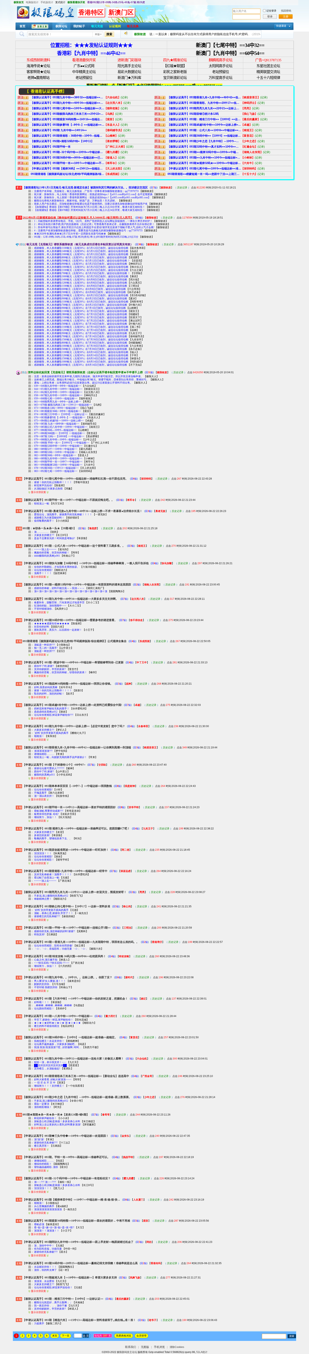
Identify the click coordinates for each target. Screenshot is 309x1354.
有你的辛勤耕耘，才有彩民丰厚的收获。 (56, 566)
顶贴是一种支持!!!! (45, 644)
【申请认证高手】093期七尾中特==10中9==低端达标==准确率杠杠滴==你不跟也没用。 (204, 168)
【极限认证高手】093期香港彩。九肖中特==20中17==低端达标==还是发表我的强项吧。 (204, 102)
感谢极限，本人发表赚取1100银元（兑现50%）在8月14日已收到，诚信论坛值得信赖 (81, 352)
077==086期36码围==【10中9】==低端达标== (59, 433)
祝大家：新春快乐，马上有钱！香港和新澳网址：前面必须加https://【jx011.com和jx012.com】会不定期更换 (93, 194)
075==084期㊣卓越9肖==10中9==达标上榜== (59, 420)
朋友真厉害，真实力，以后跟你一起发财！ (58, 629)
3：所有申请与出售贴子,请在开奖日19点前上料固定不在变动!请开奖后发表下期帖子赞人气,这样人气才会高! (94, 227)
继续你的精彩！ (43, 1163)
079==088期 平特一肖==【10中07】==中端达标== (61, 442)
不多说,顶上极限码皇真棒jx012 (51, 895)
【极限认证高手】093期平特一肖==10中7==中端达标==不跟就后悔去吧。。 (67, 163)
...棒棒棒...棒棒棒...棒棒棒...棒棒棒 (53, 1005)
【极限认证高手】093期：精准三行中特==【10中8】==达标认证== (204, 119)
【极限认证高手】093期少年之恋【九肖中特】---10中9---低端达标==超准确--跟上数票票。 (204, 141)
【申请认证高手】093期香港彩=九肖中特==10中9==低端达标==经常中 (65, 871)
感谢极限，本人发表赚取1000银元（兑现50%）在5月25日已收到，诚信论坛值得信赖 (81, 266)
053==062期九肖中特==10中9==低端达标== (58, 392)
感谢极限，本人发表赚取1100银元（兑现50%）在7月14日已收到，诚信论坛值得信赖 (81, 326)
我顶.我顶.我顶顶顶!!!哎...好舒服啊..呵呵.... (58, 1047)
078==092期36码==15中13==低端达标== (56, 467)
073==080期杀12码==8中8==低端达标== (56, 407)
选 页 (86, 1335)
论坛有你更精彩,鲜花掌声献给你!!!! (54, 714)
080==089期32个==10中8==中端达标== (55, 449)
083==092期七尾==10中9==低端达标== (55, 471)
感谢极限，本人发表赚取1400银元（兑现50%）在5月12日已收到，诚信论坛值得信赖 (81, 251)
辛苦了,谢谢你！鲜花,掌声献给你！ (53, 1019)
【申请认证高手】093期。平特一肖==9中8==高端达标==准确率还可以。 (66, 1157)
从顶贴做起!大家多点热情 (48, 488)
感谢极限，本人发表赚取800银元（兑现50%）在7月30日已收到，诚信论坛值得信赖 (80, 342)
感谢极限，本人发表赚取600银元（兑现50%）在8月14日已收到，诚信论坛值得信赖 (80, 364)
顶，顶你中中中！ (44, 1245)
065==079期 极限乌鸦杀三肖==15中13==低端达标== (63, 404)
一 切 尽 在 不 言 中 (45, 1082)
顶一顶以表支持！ (44, 795)
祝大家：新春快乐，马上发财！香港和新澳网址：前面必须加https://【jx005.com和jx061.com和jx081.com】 (92, 197)
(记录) (124, 97)
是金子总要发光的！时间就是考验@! (54, 538)
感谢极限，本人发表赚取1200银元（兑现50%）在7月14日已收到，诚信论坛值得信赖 (81, 330)
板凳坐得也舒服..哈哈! (46, 814)
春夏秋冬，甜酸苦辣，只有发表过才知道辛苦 (59, 602)
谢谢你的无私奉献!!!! (46, 1142)
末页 (54, 1335)
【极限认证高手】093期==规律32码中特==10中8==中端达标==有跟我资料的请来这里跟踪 (204, 152)
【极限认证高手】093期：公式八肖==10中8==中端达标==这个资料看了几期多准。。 (204, 130)
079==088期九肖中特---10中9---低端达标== (58, 439)
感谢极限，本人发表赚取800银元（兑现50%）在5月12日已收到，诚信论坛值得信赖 (80, 257)
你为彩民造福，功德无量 (48, 1248)
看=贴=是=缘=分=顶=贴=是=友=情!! (54, 1227)
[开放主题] (19, 478)
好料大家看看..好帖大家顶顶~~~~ (52, 1079)
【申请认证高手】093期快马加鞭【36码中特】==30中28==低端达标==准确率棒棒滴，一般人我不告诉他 (86, 563)
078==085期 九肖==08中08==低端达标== (56, 423)
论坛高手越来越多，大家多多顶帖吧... (55, 1044)
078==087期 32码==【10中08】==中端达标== (59, 436)
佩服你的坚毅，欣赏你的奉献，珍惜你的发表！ (60, 672)
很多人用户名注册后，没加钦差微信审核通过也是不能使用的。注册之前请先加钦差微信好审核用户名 (91, 203)
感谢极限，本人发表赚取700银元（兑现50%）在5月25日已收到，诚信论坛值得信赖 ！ (82, 273)
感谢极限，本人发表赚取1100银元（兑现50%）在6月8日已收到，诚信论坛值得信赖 (80, 285)
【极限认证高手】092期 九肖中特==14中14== (59, 130)
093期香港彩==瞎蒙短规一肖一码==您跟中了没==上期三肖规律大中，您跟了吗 (204, 174)
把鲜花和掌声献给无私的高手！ (51, 708)
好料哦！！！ (41, 1002)
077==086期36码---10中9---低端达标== (55, 430)
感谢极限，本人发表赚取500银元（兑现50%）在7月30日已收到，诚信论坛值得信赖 (80, 349)
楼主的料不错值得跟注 (46, 1026)
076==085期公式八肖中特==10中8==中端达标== (60, 426)
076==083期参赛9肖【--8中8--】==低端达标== (59, 417)
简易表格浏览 (123, 1335)
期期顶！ (39, 736)
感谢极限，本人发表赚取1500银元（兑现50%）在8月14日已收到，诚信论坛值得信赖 (81, 358)
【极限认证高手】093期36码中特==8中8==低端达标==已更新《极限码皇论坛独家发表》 (67, 157)
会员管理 (141, 1335)
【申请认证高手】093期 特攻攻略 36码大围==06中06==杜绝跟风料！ (64, 956)
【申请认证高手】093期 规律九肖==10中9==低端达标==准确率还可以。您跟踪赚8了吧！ (76, 828)
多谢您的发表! (42, 835)
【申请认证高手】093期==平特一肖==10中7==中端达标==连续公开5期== (67, 927)
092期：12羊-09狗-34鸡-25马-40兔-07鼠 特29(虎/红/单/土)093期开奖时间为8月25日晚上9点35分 (86, 236)
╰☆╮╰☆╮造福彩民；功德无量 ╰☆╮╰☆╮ (61, 948)
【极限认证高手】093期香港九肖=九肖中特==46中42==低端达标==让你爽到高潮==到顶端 (204, 97)
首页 (22, 26)
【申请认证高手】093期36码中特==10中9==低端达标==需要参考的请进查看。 (70, 620)
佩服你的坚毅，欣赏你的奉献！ (51, 552)
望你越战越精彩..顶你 (46, 1167)
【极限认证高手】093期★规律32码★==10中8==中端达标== (204, 163)
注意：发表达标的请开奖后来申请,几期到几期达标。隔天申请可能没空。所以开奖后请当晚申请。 (88, 376)
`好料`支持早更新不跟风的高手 (51, 733)
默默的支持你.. (42, 984)
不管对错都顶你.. (43, 608)
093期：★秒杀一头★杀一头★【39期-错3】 (49, 528)
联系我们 (130, 1347)
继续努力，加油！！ (45, 817)
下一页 (65, 1335)
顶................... (41, 531)
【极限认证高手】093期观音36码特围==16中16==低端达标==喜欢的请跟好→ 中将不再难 (67, 119)
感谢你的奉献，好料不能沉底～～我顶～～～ (59, 588)
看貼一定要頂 (41, 1103)
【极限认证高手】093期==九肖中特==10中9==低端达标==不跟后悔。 (204, 157)
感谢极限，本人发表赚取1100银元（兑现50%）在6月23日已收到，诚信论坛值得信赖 (81, 301)
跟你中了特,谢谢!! (44, 666)
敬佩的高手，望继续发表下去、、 (53, 838)
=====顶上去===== (45, 549)
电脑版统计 (32, 2)
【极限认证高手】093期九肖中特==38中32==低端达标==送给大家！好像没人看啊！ (67, 97)
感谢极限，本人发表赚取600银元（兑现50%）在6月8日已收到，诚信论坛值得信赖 (80, 289)
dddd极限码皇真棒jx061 (47, 555)
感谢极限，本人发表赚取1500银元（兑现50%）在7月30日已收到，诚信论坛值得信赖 (81, 339)
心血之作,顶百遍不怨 (45, 959)
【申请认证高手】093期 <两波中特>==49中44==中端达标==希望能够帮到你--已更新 (73, 662)
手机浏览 (159, 1347)
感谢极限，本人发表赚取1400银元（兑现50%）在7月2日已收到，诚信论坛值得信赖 (80, 320)
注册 (285, 16)
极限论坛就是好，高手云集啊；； (53, 1302)
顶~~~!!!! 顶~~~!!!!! (45, 1182)
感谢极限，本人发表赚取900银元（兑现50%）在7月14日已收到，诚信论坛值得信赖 (80, 333)
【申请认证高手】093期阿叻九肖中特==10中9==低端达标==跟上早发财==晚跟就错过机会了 (78, 1241)
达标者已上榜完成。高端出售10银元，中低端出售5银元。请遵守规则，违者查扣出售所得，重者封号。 (91, 379)
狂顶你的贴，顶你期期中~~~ (50, 605)
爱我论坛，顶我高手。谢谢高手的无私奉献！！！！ (63, 514)
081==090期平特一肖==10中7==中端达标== (58, 461)
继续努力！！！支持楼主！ (49, 1085)
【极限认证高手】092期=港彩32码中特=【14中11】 (62, 141)
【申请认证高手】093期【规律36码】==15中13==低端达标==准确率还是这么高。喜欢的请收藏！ (67, 168)
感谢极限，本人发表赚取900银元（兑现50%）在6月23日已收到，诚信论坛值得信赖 (80, 298)
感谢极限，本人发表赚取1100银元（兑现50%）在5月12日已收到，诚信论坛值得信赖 (81, 248)
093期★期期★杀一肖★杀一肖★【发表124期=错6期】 (56, 1114)
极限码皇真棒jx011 (44, 774)
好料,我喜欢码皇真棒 (45, 687)
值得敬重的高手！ (44, 520)
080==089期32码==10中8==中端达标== (55, 452)
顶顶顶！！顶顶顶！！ (46, 1230)
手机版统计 (47, 2)
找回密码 (286, 10)
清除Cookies (177, 1347)
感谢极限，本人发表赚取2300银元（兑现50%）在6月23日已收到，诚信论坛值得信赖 (81, 295)
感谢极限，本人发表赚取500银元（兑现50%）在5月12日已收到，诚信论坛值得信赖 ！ (82, 260)
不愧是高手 (40, 792)
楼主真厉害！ (41, 1145)
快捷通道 (281, 25)
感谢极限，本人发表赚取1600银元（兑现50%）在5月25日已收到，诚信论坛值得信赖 (81, 276)
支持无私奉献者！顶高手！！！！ (53, 874)
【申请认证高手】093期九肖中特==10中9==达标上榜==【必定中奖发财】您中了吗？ (74, 726)
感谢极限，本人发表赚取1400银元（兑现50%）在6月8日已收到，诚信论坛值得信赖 (80, 279)
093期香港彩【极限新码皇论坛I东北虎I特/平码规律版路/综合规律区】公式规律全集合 (67, 174)
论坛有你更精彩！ (44, 859)
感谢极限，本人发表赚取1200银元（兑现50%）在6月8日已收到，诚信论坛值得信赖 (80, 282)
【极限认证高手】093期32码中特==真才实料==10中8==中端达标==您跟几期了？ (204, 146)
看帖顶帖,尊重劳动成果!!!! (48, 810)
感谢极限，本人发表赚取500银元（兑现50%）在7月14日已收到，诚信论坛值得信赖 (80, 323)
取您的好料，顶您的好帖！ (49, 693)
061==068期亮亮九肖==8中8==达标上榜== (57, 401)
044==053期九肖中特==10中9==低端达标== (58, 389)
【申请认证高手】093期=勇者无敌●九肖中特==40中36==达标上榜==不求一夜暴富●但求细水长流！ (82, 511)
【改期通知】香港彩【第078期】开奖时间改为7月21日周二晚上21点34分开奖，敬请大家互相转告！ (89, 206)
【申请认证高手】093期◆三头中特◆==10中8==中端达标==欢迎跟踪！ (66, 1135)
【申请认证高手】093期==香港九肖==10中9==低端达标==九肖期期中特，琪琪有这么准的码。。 (81, 942)
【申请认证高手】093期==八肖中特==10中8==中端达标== (57, 1016)
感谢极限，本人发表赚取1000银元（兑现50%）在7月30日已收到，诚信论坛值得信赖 (81, 345)
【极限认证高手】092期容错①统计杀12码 (193, 113)
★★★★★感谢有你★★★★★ (51, 623)
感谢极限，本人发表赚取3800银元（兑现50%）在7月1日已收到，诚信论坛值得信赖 (80, 314)
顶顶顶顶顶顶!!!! (43, 750)
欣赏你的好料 (41, 626)
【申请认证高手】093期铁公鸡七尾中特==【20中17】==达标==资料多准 (66, 906)
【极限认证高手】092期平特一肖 (51, 146)
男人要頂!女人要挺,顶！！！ (50, 981)
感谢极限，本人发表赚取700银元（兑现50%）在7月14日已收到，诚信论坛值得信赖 (80, 336)
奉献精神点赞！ (43, 898)
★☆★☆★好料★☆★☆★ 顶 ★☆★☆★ (57, 1022)
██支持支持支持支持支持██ (50, 1065)
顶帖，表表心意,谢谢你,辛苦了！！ (53, 913)
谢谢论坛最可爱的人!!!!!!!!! (49, 768)
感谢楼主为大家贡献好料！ (49, 517)
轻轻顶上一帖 (41, 503)
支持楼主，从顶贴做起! (47, 1068)
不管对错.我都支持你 (45, 987)
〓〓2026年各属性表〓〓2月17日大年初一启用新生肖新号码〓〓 (70, 233)
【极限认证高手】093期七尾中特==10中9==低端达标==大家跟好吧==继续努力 (67, 108)
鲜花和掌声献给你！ (45, 1118)
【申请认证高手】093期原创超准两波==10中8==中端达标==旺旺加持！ (66, 849)
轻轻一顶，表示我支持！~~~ (50, 1062)
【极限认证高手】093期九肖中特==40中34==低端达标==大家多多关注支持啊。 (67, 102)
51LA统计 (201, 1352)
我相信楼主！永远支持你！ (49, 1040)
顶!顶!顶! (39, 1139)
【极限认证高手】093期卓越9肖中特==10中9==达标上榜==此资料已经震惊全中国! (204, 124)
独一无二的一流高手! (46, 647)
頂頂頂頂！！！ (43, 853)
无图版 (145, 1347)
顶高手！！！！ (43, 573)
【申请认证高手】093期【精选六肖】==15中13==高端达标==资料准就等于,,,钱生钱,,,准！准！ (79, 1320)
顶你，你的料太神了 (45, 1270)
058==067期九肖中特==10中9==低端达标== (58, 395)
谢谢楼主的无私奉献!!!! (47, 916)
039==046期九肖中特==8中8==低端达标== (57, 385)
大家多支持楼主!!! (44, 535)
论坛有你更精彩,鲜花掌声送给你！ (53, 1287)
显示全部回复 (38, 492)
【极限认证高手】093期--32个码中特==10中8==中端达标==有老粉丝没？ (67, 152)
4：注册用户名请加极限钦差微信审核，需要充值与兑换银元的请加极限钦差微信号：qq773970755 (88, 230)
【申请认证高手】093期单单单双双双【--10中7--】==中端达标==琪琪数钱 (67, 786)
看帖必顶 (39, 1224)
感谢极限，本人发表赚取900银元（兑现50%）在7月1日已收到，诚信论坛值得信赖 (80, 308)
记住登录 (271, 10)
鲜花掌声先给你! (43, 485)
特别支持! (39, 934)
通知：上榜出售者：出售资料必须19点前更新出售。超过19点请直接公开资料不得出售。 (83, 382)
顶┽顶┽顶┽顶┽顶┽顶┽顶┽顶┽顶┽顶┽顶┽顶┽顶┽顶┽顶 (70, 591)
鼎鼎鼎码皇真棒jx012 (45, 711)
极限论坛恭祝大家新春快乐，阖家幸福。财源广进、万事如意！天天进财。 (75, 200)
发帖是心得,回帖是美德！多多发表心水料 (57, 1121)
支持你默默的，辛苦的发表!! (50, 669)
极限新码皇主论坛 (127, 1352)
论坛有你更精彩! (43, 570)
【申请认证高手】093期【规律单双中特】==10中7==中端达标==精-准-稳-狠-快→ (71, 1199)
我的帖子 (79, 26)
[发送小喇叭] (126, 34)
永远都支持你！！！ (45, 1266)
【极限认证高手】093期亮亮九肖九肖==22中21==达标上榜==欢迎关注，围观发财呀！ (204, 108)
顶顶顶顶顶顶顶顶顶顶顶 (48, 1209)
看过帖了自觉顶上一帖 (46, 877)
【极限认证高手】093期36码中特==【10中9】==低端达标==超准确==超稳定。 (204, 135)
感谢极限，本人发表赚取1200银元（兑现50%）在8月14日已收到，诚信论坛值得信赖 (81, 355)
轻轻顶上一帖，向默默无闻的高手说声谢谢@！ (60, 757)
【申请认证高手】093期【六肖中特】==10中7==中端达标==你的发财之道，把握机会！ (75, 998)
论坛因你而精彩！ (44, 1008)
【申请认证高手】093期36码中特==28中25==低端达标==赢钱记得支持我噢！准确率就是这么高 (80, 1263)
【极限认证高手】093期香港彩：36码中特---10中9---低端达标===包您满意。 (67, 135)
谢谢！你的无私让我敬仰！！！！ (53, 482)
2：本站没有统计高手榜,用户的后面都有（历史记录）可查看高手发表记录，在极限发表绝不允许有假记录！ (94, 224)
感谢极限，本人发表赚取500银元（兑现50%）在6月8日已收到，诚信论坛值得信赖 (80, 292)
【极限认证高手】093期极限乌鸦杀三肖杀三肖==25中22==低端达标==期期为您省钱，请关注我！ (67, 113)
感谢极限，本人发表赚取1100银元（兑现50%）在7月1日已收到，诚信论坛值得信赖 (80, 311)
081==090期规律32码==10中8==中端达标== (58, 464)
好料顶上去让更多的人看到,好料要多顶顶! (58, 1124)
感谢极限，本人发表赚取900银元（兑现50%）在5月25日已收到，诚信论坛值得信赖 (80, 263)
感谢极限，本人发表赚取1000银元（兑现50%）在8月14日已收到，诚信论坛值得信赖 (81, 361)
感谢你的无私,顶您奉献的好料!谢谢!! (55, 931)
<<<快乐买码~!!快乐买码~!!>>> (51, 962)
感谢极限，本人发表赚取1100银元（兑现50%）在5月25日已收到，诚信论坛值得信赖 (81, 270)
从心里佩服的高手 (44, 1206)
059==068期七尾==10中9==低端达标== (55, 398)
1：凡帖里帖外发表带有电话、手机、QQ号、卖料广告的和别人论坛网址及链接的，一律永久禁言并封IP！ (93, 221)
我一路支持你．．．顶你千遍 (50, 1305)
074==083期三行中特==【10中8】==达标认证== (60, 414)
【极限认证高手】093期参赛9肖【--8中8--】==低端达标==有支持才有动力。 (67, 124)
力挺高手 (39, 1323)
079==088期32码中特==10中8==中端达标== (58, 445)
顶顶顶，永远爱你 (44, 1281)
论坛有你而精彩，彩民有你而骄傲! (53, 945)
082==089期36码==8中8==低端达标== (55, 455)
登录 (270, 16)
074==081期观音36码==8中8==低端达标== (57, 411)
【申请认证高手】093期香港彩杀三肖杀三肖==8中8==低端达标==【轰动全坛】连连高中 (76, 1076)
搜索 (109, 34)
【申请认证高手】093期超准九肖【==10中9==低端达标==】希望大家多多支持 (70, 1277)
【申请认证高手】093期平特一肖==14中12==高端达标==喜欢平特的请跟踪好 (69, 807)
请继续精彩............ (44, 754)
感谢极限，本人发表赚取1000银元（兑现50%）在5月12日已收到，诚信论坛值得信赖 (81, 254)
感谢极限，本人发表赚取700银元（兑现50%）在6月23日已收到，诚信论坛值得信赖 (80, 304)
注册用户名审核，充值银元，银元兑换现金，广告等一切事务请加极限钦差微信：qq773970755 (86, 191)
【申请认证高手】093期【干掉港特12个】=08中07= (54, 764)
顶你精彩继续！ (43, 1107)
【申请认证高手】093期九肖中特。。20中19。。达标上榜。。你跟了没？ (67, 977)
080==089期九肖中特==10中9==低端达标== (58, 458)
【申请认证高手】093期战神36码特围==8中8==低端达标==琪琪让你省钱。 (68, 683)
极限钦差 (140, 34)
